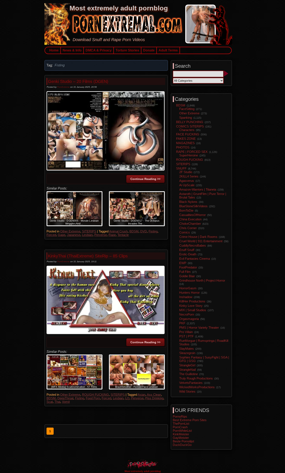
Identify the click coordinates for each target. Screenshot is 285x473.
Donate (149, 50)
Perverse (100, 235)
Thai (57, 401)
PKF (182, 323)
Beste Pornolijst (183, 441)
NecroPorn (186, 314)
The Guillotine (188, 374)
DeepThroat (65, 398)
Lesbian (87, 235)
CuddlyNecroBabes (192, 245)
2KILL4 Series (188, 176)
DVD (143, 231)
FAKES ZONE (186, 138)
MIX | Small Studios (192, 310)
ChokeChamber (190, 223)
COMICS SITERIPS (190, 126)
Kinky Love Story (191, 305)
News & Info (72, 50)
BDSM (134, 231)
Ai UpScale (186, 185)
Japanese (73, 235)
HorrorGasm (188, 288)
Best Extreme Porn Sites (190, 420)
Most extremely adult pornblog (118, 8)
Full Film (185, 271)
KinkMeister (181, 434)
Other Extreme (70, 231)
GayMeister (181, 437)
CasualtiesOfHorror (192, 215)
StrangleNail (187, 369)
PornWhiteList (182, 430)
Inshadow (185, 297)
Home (54, 50)
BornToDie (186, 210)
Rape (112, 235)
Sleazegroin (187, 353)
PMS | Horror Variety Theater (199, 327)
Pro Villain (186, 332)
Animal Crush (118, 231)
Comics (184, 232)
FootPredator (188, 267)
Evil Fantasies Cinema (194, 258)
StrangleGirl (187, 365)
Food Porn (93, 398)
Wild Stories (187, 391)
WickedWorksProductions (197, 387)
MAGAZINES (185, 143)
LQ (127, 398)
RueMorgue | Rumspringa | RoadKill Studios (203, 342)
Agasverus (186, 180)
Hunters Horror (189, 292)
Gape (61, 235)
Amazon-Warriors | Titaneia (197, 189)
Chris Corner (188, 228)
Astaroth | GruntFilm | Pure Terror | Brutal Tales (202, 195)
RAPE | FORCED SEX (192, 152)
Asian (141, 394)
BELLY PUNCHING (189, 122)
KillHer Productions (192, 301)
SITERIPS (89, 231)
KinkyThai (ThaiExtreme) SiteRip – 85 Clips (88, 256)
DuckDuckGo (182, 445)
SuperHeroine (188, 155)
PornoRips (180, 416)
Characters (186, 130)
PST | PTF (186, 336)
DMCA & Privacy (99, 50)
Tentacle (123, 235)
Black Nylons (188, 201)
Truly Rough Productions (196, 378)
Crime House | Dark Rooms (198, 236)
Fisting (153, 231)
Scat (50, 401)
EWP (182, 263)
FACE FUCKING (187, 134)
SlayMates (186, 348)
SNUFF (181, 168)
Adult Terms (168, 50)
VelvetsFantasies (191, 382)
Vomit (66, 401)
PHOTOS (182, 147)
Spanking (185, 117)
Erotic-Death (187, 254)
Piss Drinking (154, 398)
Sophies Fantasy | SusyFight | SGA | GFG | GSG (204, 359)
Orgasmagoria (189, 319)
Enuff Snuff (186, 250)
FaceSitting (186, 109)
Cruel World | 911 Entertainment (200, 241)
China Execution (190, 219)
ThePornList (181, 423)
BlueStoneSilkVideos (193, 206)
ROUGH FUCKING (95, 394)
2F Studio (185, 172)
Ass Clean (154, 394)
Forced (51, 235)
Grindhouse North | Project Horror (202, 280)
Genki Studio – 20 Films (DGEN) (78, 81)
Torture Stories (127, 50)
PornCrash (180, 427)
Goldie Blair (187, 276)
